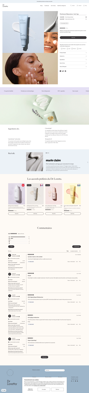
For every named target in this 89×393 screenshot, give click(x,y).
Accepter (44, 389)
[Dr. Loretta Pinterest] (77, 381)
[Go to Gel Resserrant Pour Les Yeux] (35, 193)
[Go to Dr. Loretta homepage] (9, 5)
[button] (64, 28)
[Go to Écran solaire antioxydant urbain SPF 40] (72, 193)
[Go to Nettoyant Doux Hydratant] (16, 193)
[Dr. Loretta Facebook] (75, 381)
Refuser (57, 389)
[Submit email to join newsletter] (63, 370)
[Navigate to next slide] (87, 162)
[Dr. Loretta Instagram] (71, 381)
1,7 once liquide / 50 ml (64, 23)
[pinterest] (65, 71)
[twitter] (63, 71)
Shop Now (16, 213)
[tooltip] (31, 261)
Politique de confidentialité (39, 385)
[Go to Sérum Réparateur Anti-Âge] (53, 193)
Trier (68, 251)
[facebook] (60, 71)
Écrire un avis (78, 247)
